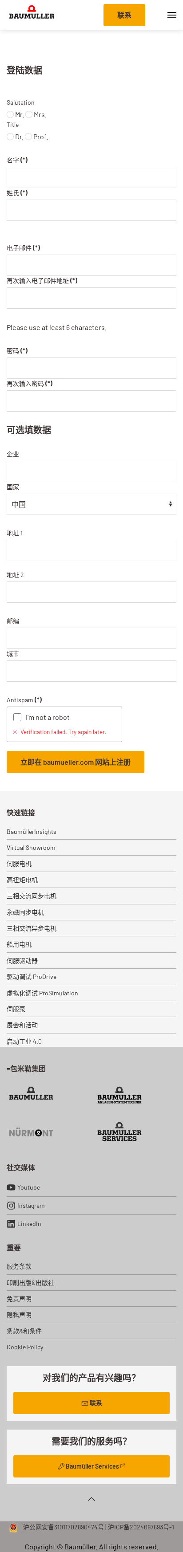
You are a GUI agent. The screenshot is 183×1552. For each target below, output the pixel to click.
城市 (13, 653)
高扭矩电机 (22, 880)
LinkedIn (29, 1223)
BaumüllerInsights (31, 831)
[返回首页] (32, 15)
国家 (13, 487)
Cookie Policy (25, 1347)
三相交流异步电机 (31, 928)
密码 (17, 350)
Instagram (31, 1205)
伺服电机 (19, 863)
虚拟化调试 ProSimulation (42, 993)
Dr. (19, 136)
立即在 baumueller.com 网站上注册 (75, 762)
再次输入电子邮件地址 (42, 280)
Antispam (24, 699)
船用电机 (19, 944)
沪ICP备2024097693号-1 (141, 1527)
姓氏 (17, 192)
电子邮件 (23, 247)
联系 (124, 15)
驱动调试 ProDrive (31, 976)
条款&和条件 (24, 1331)
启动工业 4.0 (24, 1041)
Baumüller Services (92, 1466)
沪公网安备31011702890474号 (63, 1527)
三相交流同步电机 (31, 896)
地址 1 (15, 533)
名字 (17, 160)
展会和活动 (22, 1025)
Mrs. (39, 114)
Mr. (19, 114)
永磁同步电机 (25, 912)
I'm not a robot (48, 717)
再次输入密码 (29, 383)
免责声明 (19, 1298)
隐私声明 (19, 1314)
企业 (13, 454)
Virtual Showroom (31, 847)
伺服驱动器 (22, 960)
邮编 (13, 621)
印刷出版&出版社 (30, 1282)
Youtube (28, 1187)
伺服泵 (16, 1009)
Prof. (40, 136)
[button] (171, 15)
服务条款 (19, 1266)
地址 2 (15, 574)
